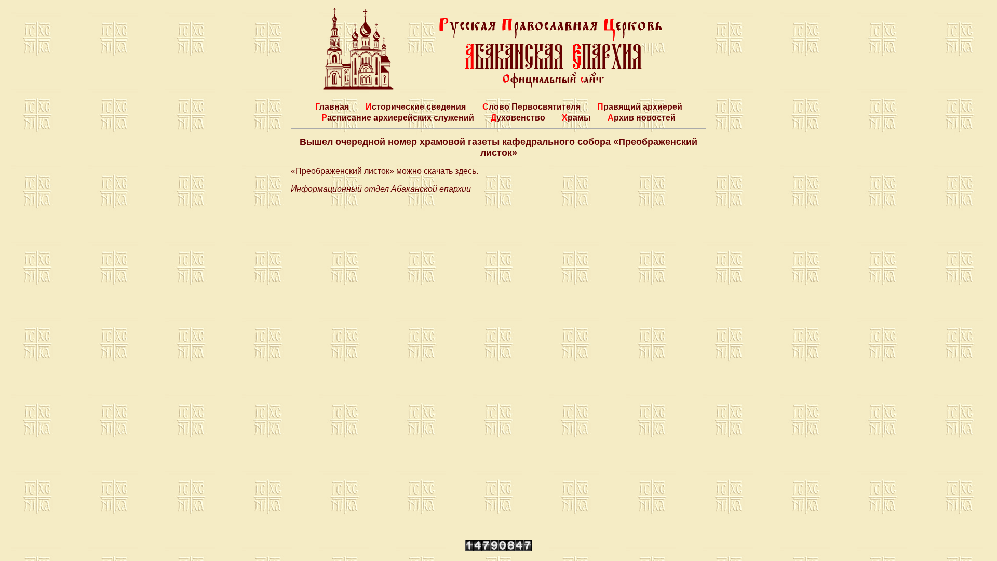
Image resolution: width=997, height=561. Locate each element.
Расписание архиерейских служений (397, 117)
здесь (465, 171)
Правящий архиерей (639, 106)
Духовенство (518, 117)
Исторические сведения (416, 106)
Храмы (576, 117)
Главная (332, 106)
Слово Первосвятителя (531, 106)
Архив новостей (642, 117)
